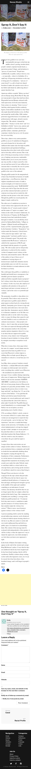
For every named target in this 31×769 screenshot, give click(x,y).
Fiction (20, 744)
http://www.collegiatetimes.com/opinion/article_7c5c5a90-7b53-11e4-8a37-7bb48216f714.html (18, 629)
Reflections (21, 738)
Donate (8, 746)
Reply (9, 633)
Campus (21, 736)
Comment (5, 645)
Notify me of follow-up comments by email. (15, 695)
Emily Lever (7, 28)
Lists (19, 746)
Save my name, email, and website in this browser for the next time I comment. (14, 690)
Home (7, 736)
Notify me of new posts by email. (13, 699)
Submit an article (15, 758)
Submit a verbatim (15, 760)
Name (3, 665)
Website (4, 680)
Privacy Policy (14, 756)
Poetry (20, 740)
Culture (4, 605)
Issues (8, 740)
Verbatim (8, 742)
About (11, 754)
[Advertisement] (15, 589)
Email (3, 672)
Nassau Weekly (16, 2)
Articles (8, 738)
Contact (8, 744)
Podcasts (21, 742)
